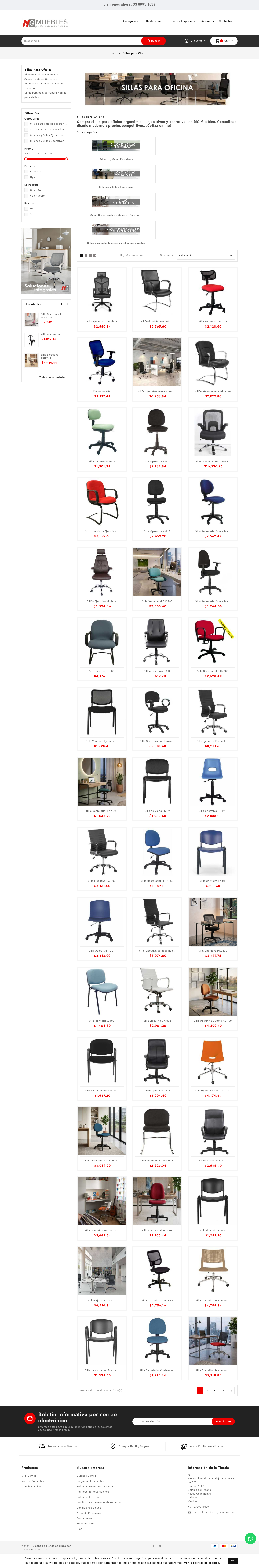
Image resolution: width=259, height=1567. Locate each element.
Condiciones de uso (89, 1507)
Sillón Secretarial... (102, 391)
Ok (232, 1560)
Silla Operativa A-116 (157, 461)
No (32, 208)
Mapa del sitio (85, 1523)
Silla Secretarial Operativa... (212, 531)
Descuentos (28, 1475)
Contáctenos (227, 21)
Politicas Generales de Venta (95, 1486)
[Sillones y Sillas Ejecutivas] (116, 146)
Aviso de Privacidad (89, 1513)
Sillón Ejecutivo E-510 (157, 671)
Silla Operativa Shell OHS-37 (212, 1090)
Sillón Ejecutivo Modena (102, 601)
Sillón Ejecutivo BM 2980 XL (212, 461)
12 (224, 1390)
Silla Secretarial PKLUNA (157, 1230)
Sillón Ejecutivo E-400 (157, 1090)
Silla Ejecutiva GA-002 (157, 1020)
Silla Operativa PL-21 (102, 950)
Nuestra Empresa (181, 21)
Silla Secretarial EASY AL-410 (101, 1160)
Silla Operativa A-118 (157, 531)
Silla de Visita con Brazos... (102, 1090)
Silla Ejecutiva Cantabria (102, 321)
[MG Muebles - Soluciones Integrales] (46, 260)
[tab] (81, 255)
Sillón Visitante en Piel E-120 (213, 391)
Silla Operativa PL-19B (213, 810)
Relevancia (206, 255)
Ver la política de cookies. (202, 1562)
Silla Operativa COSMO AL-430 (213, 1020)
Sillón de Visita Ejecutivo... (157, 321)
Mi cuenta (207, 21)
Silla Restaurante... (53, 334)
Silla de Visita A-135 (101, 1020)
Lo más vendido (31, 1486)
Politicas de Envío (88, 1497)
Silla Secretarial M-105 (213, 321)
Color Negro (37, 195)
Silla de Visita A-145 (212, 1230)
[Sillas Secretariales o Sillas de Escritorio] (116, 202)
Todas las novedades (53, 377)
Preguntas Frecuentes (90, 1481)
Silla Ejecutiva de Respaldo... (157, 950)
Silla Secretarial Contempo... (157, 1370)
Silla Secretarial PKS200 (157, 601)
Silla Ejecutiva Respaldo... (213, 741)
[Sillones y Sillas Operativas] (116, 174)
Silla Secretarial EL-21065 (157, 881)
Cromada (35, 171)
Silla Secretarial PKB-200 (212, 671)
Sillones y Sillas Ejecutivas (41, 74)
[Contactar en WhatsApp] (250, 1538)
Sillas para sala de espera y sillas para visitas (45, 95)
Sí (31, 214)
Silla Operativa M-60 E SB (157, 1300)
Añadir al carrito (33, 1557)
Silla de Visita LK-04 (212, 881)
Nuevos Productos (32, 1481)
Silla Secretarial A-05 (102, 461)
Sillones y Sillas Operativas (41, 79)
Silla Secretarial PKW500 (101, 810)
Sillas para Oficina (38, 69)
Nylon (33, 177)
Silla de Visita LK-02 (157, 810)
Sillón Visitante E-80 (101, 671)
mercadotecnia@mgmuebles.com (214, 1512)
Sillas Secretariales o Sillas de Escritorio (43, 86)
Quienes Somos (86, 1475)
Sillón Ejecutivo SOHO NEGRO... (157, 391)
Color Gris (36, 190)
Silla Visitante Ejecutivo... (102, 741)
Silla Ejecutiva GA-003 (101, 881)
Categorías (130, 21)
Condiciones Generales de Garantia (99, 1502)
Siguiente (231, 1391)
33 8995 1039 (144, 4)
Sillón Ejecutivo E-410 (212, 1160)
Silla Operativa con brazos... (157, 741)
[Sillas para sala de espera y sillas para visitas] (116, 230)
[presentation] (61, 304)
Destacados (153, 21)
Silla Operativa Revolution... (102, 1230)
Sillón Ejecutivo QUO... (101, 1300)
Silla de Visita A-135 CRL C (157, 1160)
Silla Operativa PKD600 (212, 950)
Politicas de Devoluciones (93, 1491)
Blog (79, 1529)
